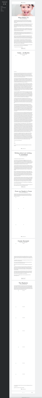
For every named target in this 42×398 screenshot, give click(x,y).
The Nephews (23, 283)
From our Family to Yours (23, 191)
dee (22, 192)
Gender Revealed (23, 241)
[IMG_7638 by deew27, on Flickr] (23, 312)
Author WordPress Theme (24, 397)
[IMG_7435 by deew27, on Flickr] (23, 354)
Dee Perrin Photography (3, 7)
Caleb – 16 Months (23, 53)
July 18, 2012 (25, 155)
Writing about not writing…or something (23, 154)
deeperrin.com (4, 1)
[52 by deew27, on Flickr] (23, 202)
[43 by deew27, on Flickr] (23, 229)
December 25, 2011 (25, 192)
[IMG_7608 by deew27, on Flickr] (23, 324)
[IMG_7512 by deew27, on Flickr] (23, 368)
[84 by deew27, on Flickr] (23, 216)
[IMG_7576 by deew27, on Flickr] (23, 338)
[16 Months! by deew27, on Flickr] (23, 63)
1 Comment (23, 48)
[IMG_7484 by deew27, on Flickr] (23, 379)
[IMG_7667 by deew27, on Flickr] (23, 298)
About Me (2, 6)
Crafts (1, 8)
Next (32, 392)
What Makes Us (23, 10)
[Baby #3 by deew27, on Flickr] (23, 249)
